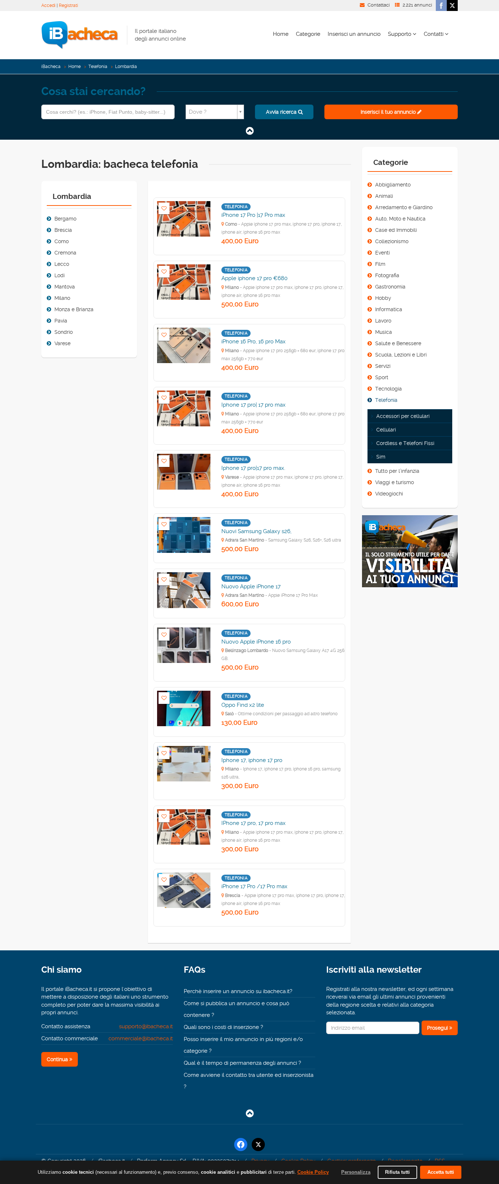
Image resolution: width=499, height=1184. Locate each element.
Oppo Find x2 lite (242, 705)
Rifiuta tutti (397, 1172)
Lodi (59, 275)
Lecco (61, 264)
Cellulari (386, 430)
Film (380, 264)
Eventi (382, 253)
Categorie (308, 34)
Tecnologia (388, 389)
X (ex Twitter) (452, 5)
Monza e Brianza (74, 309)
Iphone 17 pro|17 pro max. (253, 468)
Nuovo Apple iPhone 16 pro (256, 641)
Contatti (434, 34)
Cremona (65, 253)
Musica (383, 332)
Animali (384, 196)
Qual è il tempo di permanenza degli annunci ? (242, 1063)
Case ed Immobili (396, 230)
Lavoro (383, 321)
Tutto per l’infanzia (397, 471)
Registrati (68, 5)
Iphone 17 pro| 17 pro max (253, 404)
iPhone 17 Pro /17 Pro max (254, 886)
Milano (62, 298)
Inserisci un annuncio (354, 34)
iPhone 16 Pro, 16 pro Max (253, 341)
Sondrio (63, 332)
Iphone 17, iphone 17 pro (251, 760)
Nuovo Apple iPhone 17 (251, 586)
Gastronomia (390, 287)
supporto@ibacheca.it (146, 1026)
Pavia (60, 321)
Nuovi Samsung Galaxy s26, (256, 531)
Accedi (48, 5)
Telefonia (97, 66)
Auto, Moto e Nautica (400, 219)
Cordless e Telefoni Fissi (405, 443)
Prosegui (438, 1028)
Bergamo (65, 219)
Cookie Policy (313, 1172)
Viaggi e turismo (394, 482)
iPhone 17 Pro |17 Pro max (253, 215)
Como (61, 241)
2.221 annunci (417, 5)
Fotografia (387, 275)
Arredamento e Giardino (404, 207)
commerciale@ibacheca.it (140, 1038)
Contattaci (378, 5)
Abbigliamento (393, 185)
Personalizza (355, 1172)
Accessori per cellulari (403, 416)
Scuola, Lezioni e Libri (401, 355)
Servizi (383, 366)
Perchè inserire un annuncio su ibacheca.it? (238, 991)
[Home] (79, 34)
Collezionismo (391, 241)
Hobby (383, 298)
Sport (381, 377)
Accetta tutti (440, 1172)
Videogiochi (389, 494)
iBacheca (51, 66)
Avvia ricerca (282, 112)
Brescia (63, 230)
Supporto (400, 34)
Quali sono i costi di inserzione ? (223, 1027)
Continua (58, 1059)
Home (281, 34)
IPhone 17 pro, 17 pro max (253, 823)
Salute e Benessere (398, 343)
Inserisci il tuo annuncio (389, 112)
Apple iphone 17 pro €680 (254, 278)
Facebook (441, 5)
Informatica (388, 309)
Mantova (64, 287)
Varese (62, 343)
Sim (380, 457)
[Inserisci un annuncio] (410, 554)
